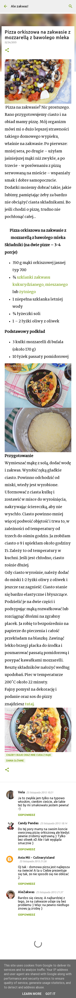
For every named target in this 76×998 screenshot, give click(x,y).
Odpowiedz (26, 814)
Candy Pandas (28, 823)
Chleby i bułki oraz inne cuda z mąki (28, 755)
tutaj (29, 704)
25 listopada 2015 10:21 (39, 792)
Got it (50, 994)
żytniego (27, 292)
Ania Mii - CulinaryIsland (36, 857)
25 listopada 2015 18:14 (53, 823)
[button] (7, 50)
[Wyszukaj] (70, 6)
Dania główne (15, 760)
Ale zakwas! (19, 6)
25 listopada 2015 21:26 (32, 861)
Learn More (32, 994)
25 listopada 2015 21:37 (49, 892)
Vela (21, 792)
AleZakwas (26, 892)
